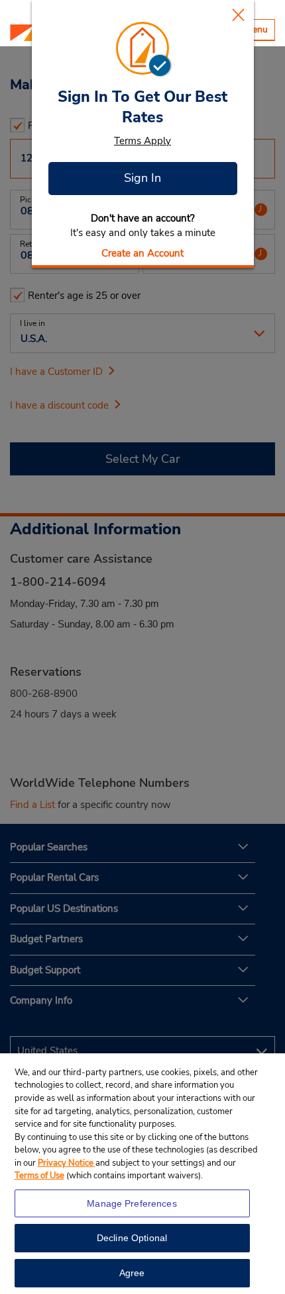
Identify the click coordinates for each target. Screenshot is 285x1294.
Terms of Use (39, 1176)
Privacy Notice (66, 1163)
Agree (132, 1273)
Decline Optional (132, 1238)
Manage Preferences (132, 1203)
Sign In (142, 178)
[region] (142, 1173)
